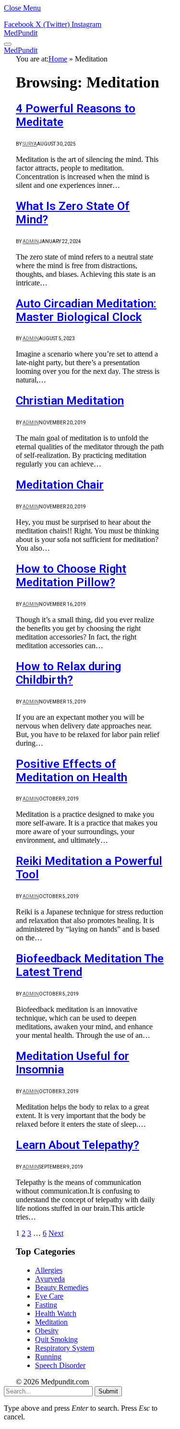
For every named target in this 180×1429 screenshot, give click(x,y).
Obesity (47, 1331)
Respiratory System (64, 1348)
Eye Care (49, 1296)
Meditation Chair (60, 485)
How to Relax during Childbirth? (68, 673)
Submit (108, 1391)
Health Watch (55, 1313)
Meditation (51, 1322)
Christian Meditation (70, 400)
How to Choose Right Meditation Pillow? (71, 575)
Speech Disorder (60, 1365)
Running (48, 1357)
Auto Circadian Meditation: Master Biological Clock (86, 310)
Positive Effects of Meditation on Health (71, 770)
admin (31, 241)
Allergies (48, 1270)
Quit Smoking (56, 1339)
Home (57, 59)
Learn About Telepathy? (77, 1145)
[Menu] (8, 44)
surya (30, 144)
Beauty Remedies (61, 1287)
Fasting (46, 1305)
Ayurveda (50, 1279)
